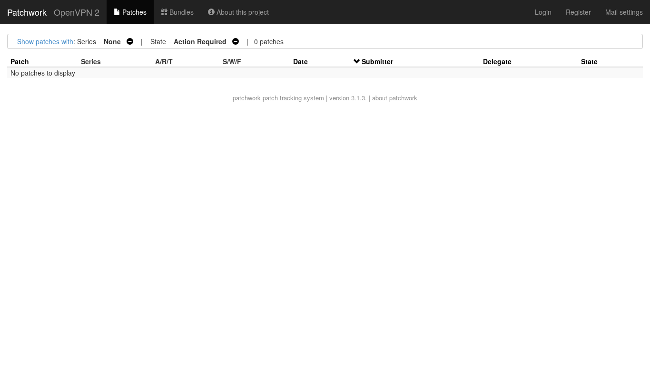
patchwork (247, 97)
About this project (242, 12)
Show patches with (45, 41)
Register (578, 12)
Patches (133, 12)
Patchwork (27, 12)
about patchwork (394, 97)
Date (300, 61)
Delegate (497, 61)
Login (543, 12)
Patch (19, 61)
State (589, 61)
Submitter (377, 61)
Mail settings (624, 12)
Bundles (180, 12)
